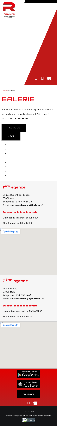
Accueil (4, 91)
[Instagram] (42, 78)
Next (11, 136)
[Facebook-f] (36, 78)
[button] (28, 1)
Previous (14, 128)
